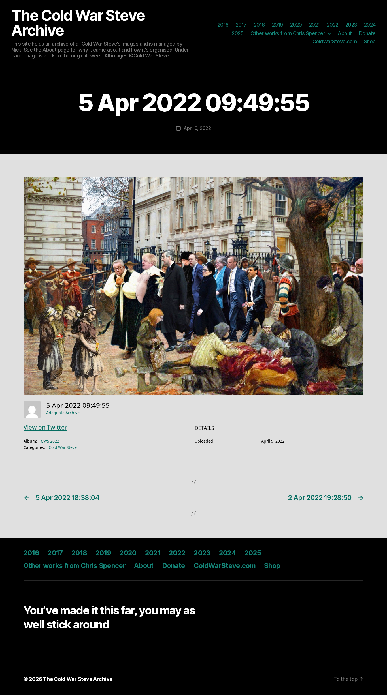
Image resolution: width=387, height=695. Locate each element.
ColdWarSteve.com (334, 41)
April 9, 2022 (197, 128)
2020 (296, 25)
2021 (314, 25)
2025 (237, 33)
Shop (370, 41)
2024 (370, 25)
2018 (259, 25)
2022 (332, 25)
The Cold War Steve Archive (77, 23)
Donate (367, 33)
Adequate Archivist (64, 413)
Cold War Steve (63, 447)
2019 (277, 25)
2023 (351, 25)
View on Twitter (45, 428)
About (345, 33)
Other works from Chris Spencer (287, 33)
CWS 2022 (50, 441)
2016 (223, 25)
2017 (241, 25)
